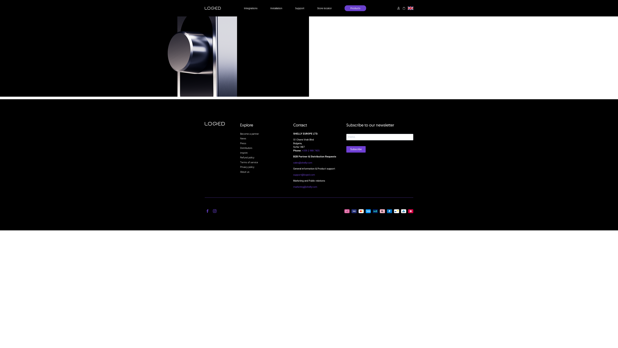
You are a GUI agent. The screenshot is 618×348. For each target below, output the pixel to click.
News (243, 138)
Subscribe (356, 149)
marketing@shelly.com (305, 186)
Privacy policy (247, 167)
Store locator (324, 8)
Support (299, 8)
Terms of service (249, 162)
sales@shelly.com (302, 162)
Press (243, 143)
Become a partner (249, 133)
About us (244, 171)
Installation (276, 8)
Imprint (244, 152)
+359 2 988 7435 (310, 150)
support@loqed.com (304, 174)
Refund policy (247, 157)
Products (355, 8)
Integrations (251, 8)
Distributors (246, 148)
